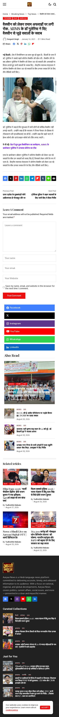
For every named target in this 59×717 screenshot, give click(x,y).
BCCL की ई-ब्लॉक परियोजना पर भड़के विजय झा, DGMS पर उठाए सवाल (34, 414)
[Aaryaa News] (29, 4)
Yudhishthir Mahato (18, 400)
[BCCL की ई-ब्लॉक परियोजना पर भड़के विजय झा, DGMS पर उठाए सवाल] (9, 413)
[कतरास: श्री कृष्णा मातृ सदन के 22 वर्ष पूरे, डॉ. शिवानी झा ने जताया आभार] (9, 430)
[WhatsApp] (28, 599)
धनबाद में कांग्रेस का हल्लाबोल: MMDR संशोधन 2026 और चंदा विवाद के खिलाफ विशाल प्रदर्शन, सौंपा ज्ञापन (29, 391)
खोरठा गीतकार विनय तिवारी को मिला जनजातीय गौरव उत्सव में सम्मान (35, 632)
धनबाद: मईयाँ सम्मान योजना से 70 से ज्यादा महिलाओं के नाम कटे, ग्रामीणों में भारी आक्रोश (35, 645)
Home (5, 14)
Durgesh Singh (13, 39)
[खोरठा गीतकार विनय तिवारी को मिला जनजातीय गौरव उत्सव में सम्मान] (8, 631)
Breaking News (17, 14)
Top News (32, 14)
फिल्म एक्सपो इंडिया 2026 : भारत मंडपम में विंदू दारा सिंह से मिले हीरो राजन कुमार (42, 491)
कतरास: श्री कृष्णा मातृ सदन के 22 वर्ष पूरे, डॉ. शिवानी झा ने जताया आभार (34, 430)
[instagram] (17, 599)
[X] (29, 315)
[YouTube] (22, 599)
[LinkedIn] (34, 599)
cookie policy (12, 710)
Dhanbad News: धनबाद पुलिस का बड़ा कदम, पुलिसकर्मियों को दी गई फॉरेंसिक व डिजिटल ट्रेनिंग (32, 667)
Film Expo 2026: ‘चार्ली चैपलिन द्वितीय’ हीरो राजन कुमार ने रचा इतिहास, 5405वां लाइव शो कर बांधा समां (14, 494)
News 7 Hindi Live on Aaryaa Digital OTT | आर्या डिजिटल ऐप (15, 534)
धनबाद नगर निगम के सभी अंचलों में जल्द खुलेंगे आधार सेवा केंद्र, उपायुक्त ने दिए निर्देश (34, 446)
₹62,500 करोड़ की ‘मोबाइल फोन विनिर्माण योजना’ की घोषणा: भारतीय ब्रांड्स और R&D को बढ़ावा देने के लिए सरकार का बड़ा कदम (43, 537)
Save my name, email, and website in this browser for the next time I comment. (30, 287)
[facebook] (5, 599)
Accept (45, 707)
